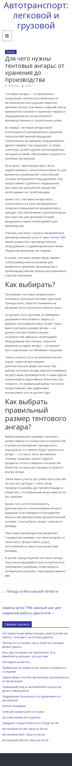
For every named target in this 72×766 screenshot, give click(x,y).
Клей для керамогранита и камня (23, 711)
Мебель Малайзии (13, 706)
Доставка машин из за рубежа (21, 717)
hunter (28, 85)
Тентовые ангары (17, 94)
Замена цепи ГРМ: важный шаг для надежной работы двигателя (31, 610)
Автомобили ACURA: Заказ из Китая (24, 729)
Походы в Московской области (30, 591)
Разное (11, 52)
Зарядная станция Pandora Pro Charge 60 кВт (30, 723)
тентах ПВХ (58, 237)
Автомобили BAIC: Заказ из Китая (23, 734)
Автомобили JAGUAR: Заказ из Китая (25, 740)
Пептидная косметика (16, 662)
